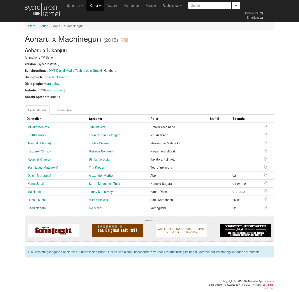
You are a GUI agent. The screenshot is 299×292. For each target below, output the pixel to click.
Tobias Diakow (99, 143)
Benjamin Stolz (99, 159)
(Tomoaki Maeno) (38, 143)
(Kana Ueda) (35, 183)
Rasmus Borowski (101, 151)
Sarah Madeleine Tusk (104, 183)
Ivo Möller (95, 208)
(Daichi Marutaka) (38, 175)
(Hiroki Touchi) (36, 200)
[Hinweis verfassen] (122, 38)
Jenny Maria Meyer (102, 191)
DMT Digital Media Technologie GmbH (75, 70)
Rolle (154, 118)
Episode (238, 118)
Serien (43, 26)
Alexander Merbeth (102, 175)
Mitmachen (131, 5)
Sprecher (95, 118)
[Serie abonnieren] (126, 38)
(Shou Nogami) (36, 208)
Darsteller (33, 118)
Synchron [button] (74, 5)
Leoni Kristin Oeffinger (104, 135)
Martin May (51, 83)
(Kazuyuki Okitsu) (38, 151)
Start (31, 26)
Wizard (112, 5)
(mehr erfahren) (55, 90)
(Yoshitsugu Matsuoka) (42, 167)
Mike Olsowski (99, 200)
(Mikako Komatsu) (39, 127)
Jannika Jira (97, 127)
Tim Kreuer (96, 167)
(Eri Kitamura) (36, 135)
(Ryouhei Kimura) (38, 159)
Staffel (214, 118)
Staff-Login (268, 288)
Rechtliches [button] (171, 5)
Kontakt (151, 5)
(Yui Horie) (33, 191)
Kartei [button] (94, 5)
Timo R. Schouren (56, 77)
